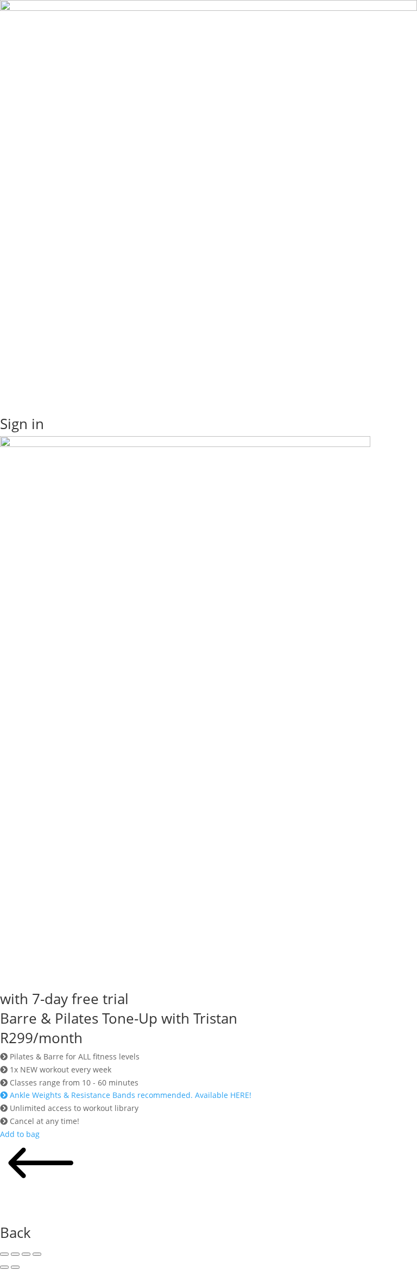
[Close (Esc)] (37, 1254)
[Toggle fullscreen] (15, 1254)
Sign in (22, 423)
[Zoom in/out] (4, 1254)
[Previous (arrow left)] (4, 1267)
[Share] (26, 1254)
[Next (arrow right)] (15, 1267)
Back (15, 1232)
